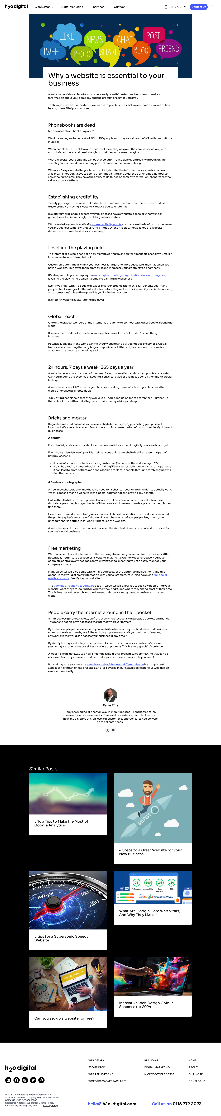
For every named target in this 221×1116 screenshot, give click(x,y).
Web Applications (100, 1074)
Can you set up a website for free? (64, 1018)
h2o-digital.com (112, 1104)
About (193, 1067)
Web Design (96, 1060)
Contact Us (198, 6)
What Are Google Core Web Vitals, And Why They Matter (149, 913)
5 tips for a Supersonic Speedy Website (61, 938)
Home (192, 1060)
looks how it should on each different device (115, 664)
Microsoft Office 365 (159, 1074)
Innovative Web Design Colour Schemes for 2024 (146, 1005)
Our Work (120, 6)
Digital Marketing (157, 1067)
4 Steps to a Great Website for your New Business (150, 852)
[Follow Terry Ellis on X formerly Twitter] (107, 730)
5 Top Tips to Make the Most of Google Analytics (61, 823)
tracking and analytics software (74, 585)
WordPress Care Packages (107, 1081)
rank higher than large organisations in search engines (129, 275)
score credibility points (107, 224)
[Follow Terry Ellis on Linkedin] (113, 730)
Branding (151, 1060)
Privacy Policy (50, 1105)
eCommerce (96, 1067)
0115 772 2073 (187, 1104)
